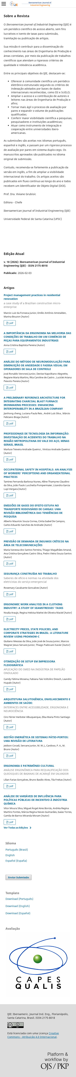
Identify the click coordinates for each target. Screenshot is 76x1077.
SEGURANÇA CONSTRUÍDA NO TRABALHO (31, 577)
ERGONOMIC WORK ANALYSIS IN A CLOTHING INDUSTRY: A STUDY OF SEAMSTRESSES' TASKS (33, 606)
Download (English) (18, 906)
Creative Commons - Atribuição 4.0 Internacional (33, 1035)
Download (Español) (18, 913)
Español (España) (16, 860)
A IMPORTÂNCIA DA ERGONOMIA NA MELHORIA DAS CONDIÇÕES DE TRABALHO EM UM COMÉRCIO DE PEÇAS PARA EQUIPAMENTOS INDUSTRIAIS (37, 336)
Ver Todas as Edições (16, 827)
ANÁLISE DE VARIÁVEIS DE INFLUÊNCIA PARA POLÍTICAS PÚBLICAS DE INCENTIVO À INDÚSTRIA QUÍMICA (35, 799)
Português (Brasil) (17, 849)
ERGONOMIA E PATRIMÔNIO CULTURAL (36, 770)
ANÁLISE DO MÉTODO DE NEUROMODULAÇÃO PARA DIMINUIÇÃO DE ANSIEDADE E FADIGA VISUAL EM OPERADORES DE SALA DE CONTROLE (37, 365)
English (10, 855)
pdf (11, 323)
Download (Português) (19, 899)
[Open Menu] (3, 3)
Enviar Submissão (18, 877)
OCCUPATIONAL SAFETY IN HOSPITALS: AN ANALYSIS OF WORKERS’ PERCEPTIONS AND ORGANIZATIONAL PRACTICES (38, 473)
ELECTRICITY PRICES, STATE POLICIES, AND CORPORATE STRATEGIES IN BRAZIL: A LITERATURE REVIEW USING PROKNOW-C (36, 632)
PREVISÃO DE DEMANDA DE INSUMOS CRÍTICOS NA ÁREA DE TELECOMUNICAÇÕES (36, 543)
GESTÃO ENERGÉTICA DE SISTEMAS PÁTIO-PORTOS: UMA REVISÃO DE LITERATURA (36, 739)
